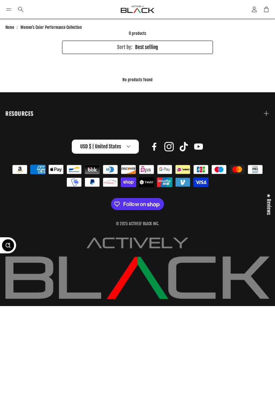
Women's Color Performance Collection (51, 27)
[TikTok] (183, 146)
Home (9, 27)
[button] (8, 9)
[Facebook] (154, 146)
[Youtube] (198, 146)
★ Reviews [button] (269, 204)
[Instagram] (169, 146)
